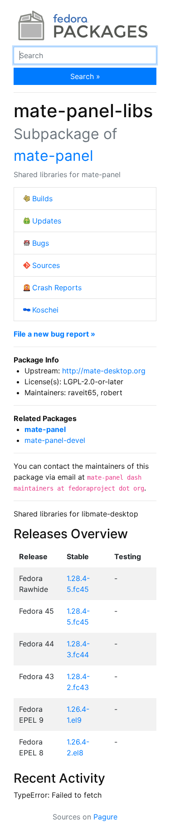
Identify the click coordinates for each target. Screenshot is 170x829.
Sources (46, 265)
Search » (85, 76)
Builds (42, 198)
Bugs (40, 243)
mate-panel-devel (54, 440)
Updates (46, 220)
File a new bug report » (54, 333)
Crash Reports (57, 287)
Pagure (105, 816)
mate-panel (53, 155)
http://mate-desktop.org (104, 370)
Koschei (45, 309)
